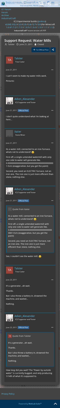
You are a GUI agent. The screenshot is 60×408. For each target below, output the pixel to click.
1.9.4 (33, 27)
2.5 (24, 24)
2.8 (39, 24)
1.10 (40, 27)
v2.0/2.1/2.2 (11, 24)
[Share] (53, 49)
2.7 (34, 24)
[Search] (42, 4)
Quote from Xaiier (21, 209)
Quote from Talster (21, 336)
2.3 (19, 24)
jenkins (41, 21)
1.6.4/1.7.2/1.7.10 (14, 27)
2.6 (29, 24)
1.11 (46, 27)
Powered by (30, 404)
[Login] (49, 3)
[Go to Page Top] (55, 404)
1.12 (52, 27)
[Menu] (56, 4)
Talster (11, 44)
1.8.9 (26, 27)
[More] (52, 69)
